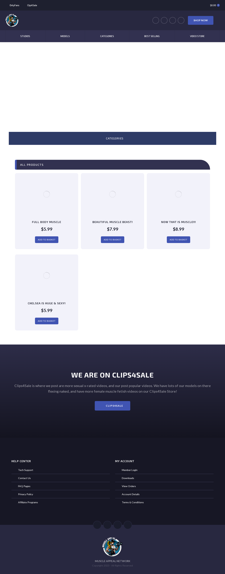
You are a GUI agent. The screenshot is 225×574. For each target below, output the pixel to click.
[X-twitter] (107, 525)
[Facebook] (97, 525)
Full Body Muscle (46, 222)
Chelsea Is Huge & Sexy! (47, 303)
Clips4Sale (114, 405)
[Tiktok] (117, 525)
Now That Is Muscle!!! (178, 222)
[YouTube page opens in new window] (181, 20)
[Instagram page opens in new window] (172, 20)
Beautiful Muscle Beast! (112, 222)
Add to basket (47, 239)
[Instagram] (128, 525)
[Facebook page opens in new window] (155, 20)
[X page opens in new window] (164, 20)
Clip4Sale (32, 5)
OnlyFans (14, 5)
